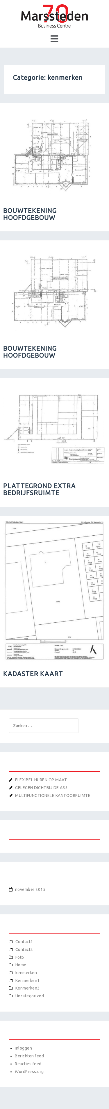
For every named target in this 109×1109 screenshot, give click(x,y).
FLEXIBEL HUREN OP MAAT (41, 780)
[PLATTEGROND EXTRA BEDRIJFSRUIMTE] (54, 427)
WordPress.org (29, 1071)
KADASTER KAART (33, 673)
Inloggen (23, 1048)
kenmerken (26, 972)
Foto (19, 957)
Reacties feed (28, 1063)
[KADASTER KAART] (54, 589)
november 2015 (30, 889)
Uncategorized (29, 996)
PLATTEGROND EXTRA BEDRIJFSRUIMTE (39, 489)
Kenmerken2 (27, 988)
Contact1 (24, 941)
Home (20, 965)
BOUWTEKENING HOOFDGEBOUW (30, 214)
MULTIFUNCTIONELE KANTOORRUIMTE (52, 795)
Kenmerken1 (27, 980)
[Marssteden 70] (54, 15)
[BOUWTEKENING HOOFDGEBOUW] (54, 151)
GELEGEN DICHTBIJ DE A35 (41, 787)
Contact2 (24, 949)
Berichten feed (29, 1056)
